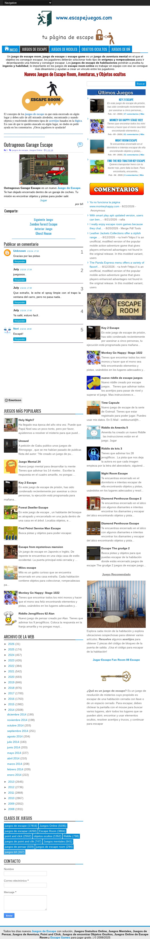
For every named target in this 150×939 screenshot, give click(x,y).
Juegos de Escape (34, 49)
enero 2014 (14, 774)
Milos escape (27, 567)
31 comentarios (131, 155)
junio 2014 (14, 747)
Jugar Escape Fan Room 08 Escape (116, 659)
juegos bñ (11, 852)
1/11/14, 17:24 (26, 270)
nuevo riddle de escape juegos (122, 377)
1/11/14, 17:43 (26, 311)
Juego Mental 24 (30, 461)
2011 (11, 792)
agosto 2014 (15, 736)
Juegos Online (35, 150)
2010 (11, 798)
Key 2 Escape (28, 482)
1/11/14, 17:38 (26, 288)
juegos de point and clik (19, 841)
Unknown (19, 250)
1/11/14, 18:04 (25, 329)
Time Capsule (110, 402)
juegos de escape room (50, 846)
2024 (11, 654)
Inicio (14, 49)
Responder (19, 261)
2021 (11, 671)
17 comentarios (131, 114)
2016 (11, 698)
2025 (11, 649)
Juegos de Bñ (120, 49)
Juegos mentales (54, 841)
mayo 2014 (14, 752)
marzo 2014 (15, 763)
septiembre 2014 (18, 730)
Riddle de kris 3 (111, 448)
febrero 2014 (15, 769)
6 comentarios (131, 175)
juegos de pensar (15, 846)
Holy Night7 (26, 419)
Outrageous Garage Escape (28, 144)
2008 (11, 809)
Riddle (67, 836)
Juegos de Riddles (64, 49)
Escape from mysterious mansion (41, 546)
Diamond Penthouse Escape (120, 523)
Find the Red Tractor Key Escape (126, 161)
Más (142, 114)
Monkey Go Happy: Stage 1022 (39, 592)
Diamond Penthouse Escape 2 (121, 498)
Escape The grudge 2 (115, 548)
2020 (11, 676)
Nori (16, 328)
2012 (11, 787)
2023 (11, 660)
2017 (11, 693)
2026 (11, 643)
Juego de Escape (68, 187)
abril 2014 (13, 758)
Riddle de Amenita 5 (114, 427)
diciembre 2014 (17, 714)
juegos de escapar (16, 831)
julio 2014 (13, 741)
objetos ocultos (43, 836)
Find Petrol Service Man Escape (40, 528)
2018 (11, 687)
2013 (11, 781)
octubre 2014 (15, 725)
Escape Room (47, 831)
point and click (13, 836)
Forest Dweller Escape (33, 507)
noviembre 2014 (17, 719)
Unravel (24, 440)
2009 (11, 803)
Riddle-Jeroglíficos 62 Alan (36, 613)
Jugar (43, 200)
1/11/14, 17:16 (33, 251)
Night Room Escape (126, 140)
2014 (11, 709)
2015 (11, 704)
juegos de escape (20, 150)
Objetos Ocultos (94, 49)
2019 (11, 682)
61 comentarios (131, 134)
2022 (11, 665)
